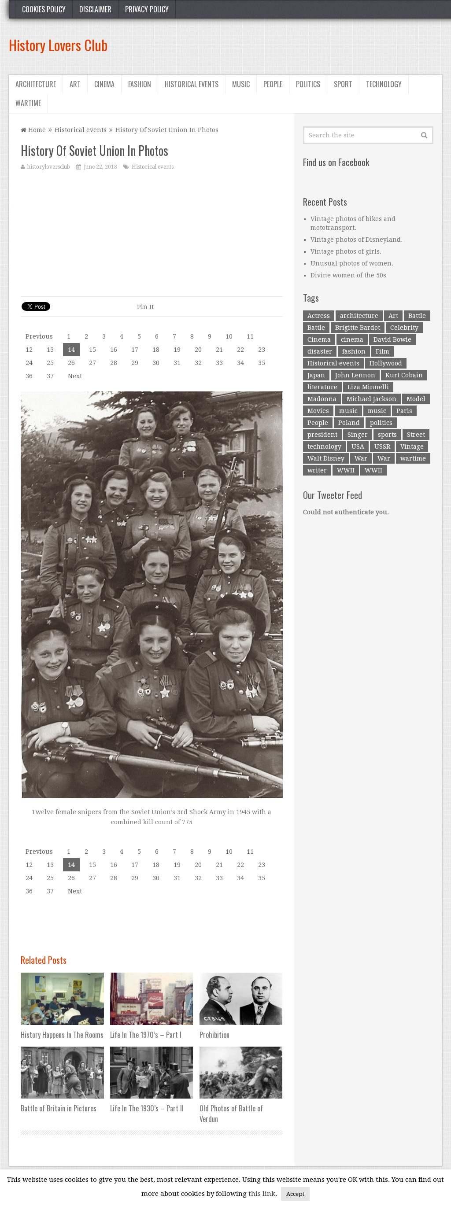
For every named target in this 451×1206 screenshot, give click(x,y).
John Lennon (355, 375)
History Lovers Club (58, 44)
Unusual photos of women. (352, 263)
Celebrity (404, 327)
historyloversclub (48, 167)
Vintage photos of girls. (346, 251)
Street (416, 434)
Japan (316, 375)
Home (36, 129)
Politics (308, 84)
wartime (413, 458)
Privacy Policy (147, 9)
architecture (359, 315)
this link (261, 1194)
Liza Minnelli (368, 387)
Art (75, 84)
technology (324, 446)
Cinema (104, 84)
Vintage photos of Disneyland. (357, 239)
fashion (354, 351)
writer (317, 470)
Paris (404, 410)
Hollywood (386, 363)
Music (241, 84)
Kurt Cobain (404, 375)
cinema (352, 339)
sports (387, 434)
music (348, 410)
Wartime (28, 103)
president (322, 434)
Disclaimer (95, 9)
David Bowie (392, 339)
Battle (417, 315)
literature (322, 387)
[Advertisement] (282, 45)
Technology (384, 84)
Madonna (321, 398)
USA (357, 446)
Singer (357, 434)
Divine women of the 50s (348, 275)
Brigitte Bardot (357, 327)
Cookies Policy (44, 9)
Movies (318, 410)
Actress (318, 315)
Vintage (412, 446)
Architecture (35, 84)
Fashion (139, 84)
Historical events (191, 84)
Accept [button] (295, 1194)
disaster (319, 351)
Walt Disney (325, 458)
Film (382, 351)
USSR (382, 446)
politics (381, 422)
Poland (349, 422)
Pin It (145, 306)
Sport (343, 84)
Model (416, 398)
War (361, 458)
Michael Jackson (371, 398)
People (272, 84)
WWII (346, 470)
